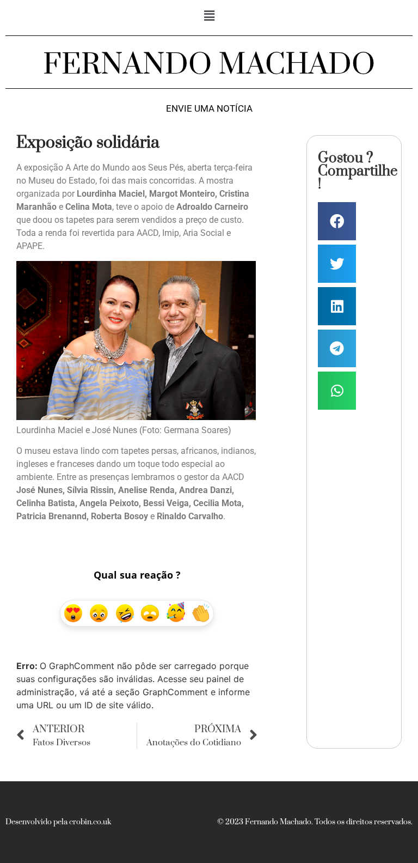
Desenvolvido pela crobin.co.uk (58, 822)
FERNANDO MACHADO (209, 64)
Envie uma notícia (209, 108)
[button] (209, 15)
